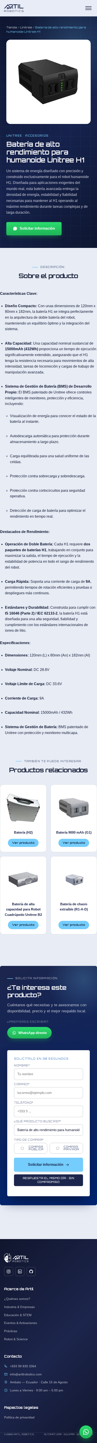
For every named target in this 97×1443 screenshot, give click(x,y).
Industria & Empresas (19, 1307)
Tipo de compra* (29, 1140)
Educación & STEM (18, 1315)
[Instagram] (8, 1271)
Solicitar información (37, 228)
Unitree (26, 27)
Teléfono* (23, 1103)
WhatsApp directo (32, 1033)
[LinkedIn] (19, 1271)
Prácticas (10, 1331)
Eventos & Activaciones (20, 1323)
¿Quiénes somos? (17, 1299)
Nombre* (22, 1065)
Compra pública (36, 1148)
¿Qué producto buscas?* (37, 1121)
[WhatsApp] (85, 1431)
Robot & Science (16, 1339)
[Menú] (88, 8)
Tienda (11, 27)
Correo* (22, 1084)
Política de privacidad (19, 1417)
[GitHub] (31, 1271)
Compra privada (71, 1148)
